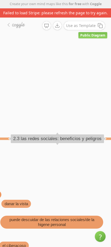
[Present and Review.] (46, 26)
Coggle (96, 4)
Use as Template (81, 25)
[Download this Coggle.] (57, 25)
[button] (100, 236)
